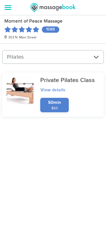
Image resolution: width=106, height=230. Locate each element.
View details (53, 90)
